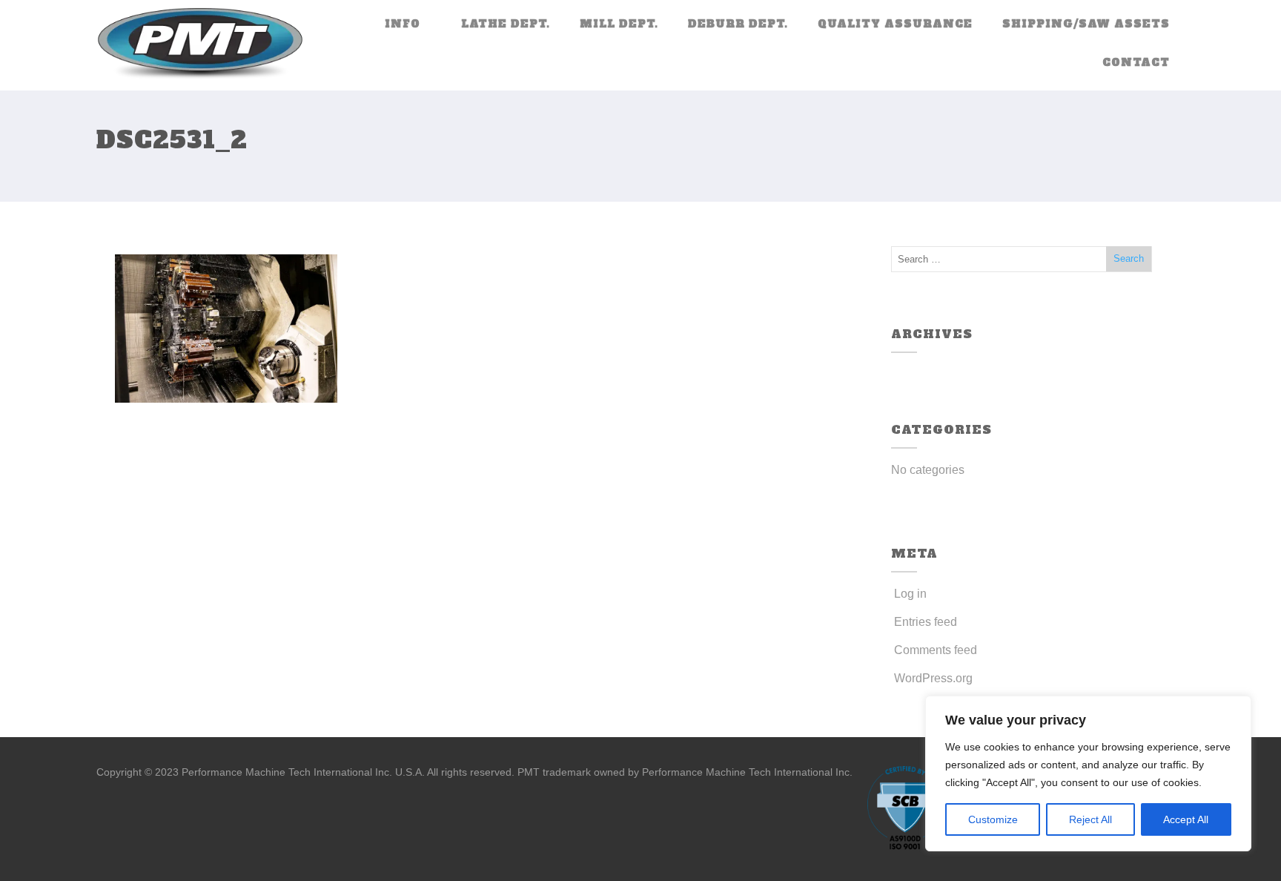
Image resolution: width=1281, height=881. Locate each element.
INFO (402, 23)
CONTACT (1136, 62)
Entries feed (925, 622)
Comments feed (935, 650)
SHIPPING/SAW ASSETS (1086, 23)
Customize (993, 819)
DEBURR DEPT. (738, 23)
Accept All (1185, 819)
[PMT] (200, 45)
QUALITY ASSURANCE (895, 23)
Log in (910, 593)
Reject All (1090, 819)
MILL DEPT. (619, 23)
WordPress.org (933, 678)
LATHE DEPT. (505, 23)
